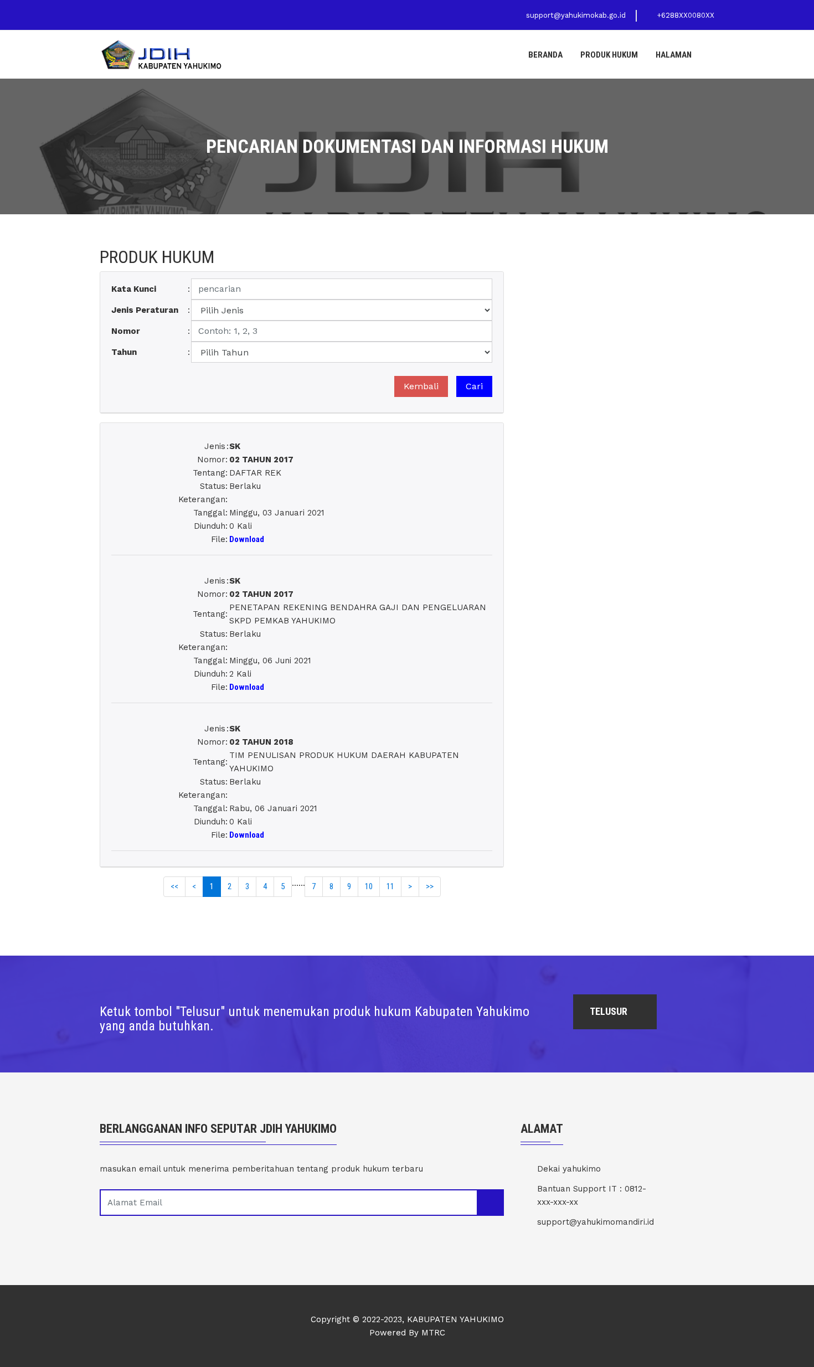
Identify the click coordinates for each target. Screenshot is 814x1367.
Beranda (545, 55)
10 (369, 886)
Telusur (610, 1011)
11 (390, 886)
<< (174, 886)
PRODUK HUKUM (609, 55)
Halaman (674, 55)
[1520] (301, 717)
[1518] (301, 435)
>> (430, 886)
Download (246, 539)
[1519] (301, 569)
